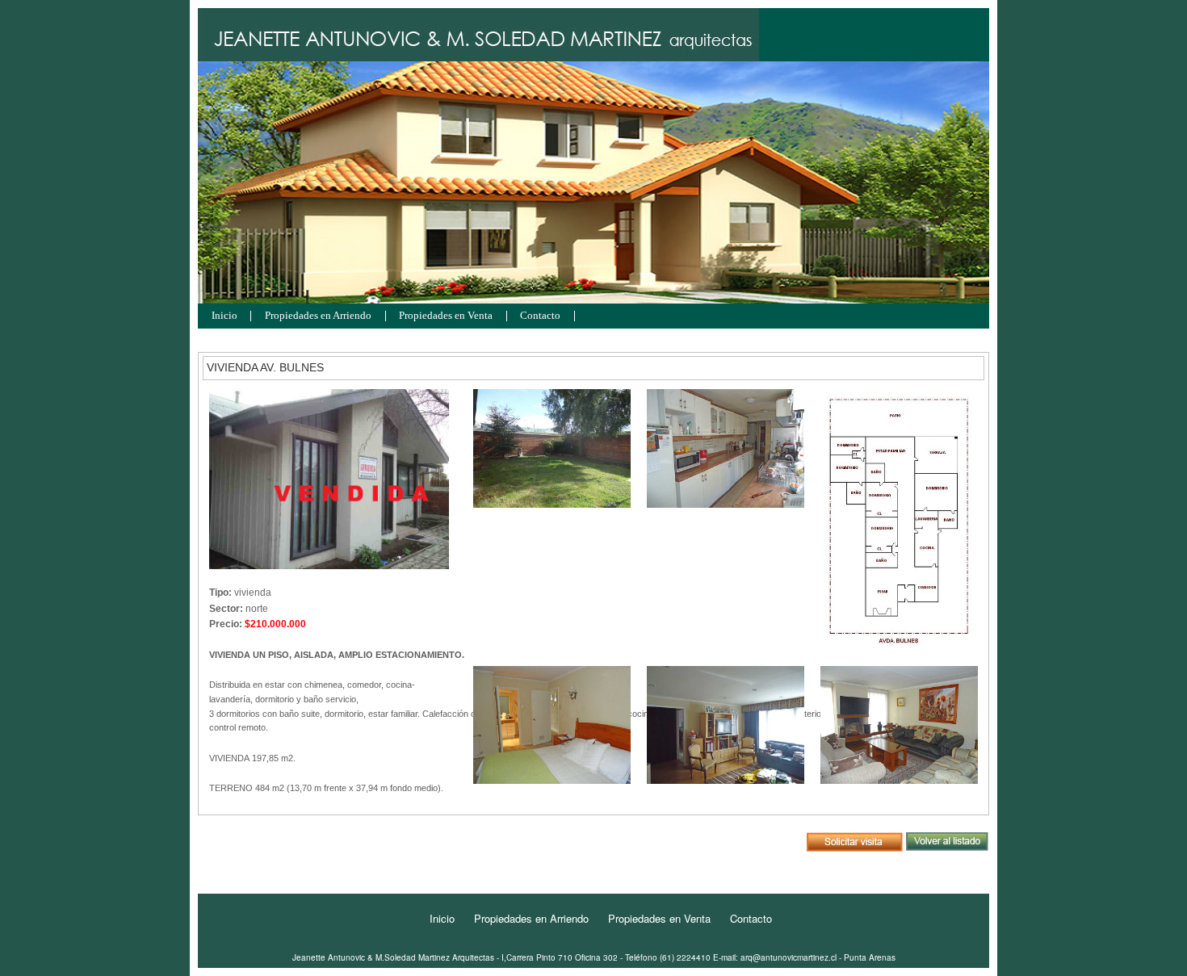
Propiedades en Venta (446, 316)
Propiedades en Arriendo (318, 316)
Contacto (540, 316)
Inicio (224, 316)
